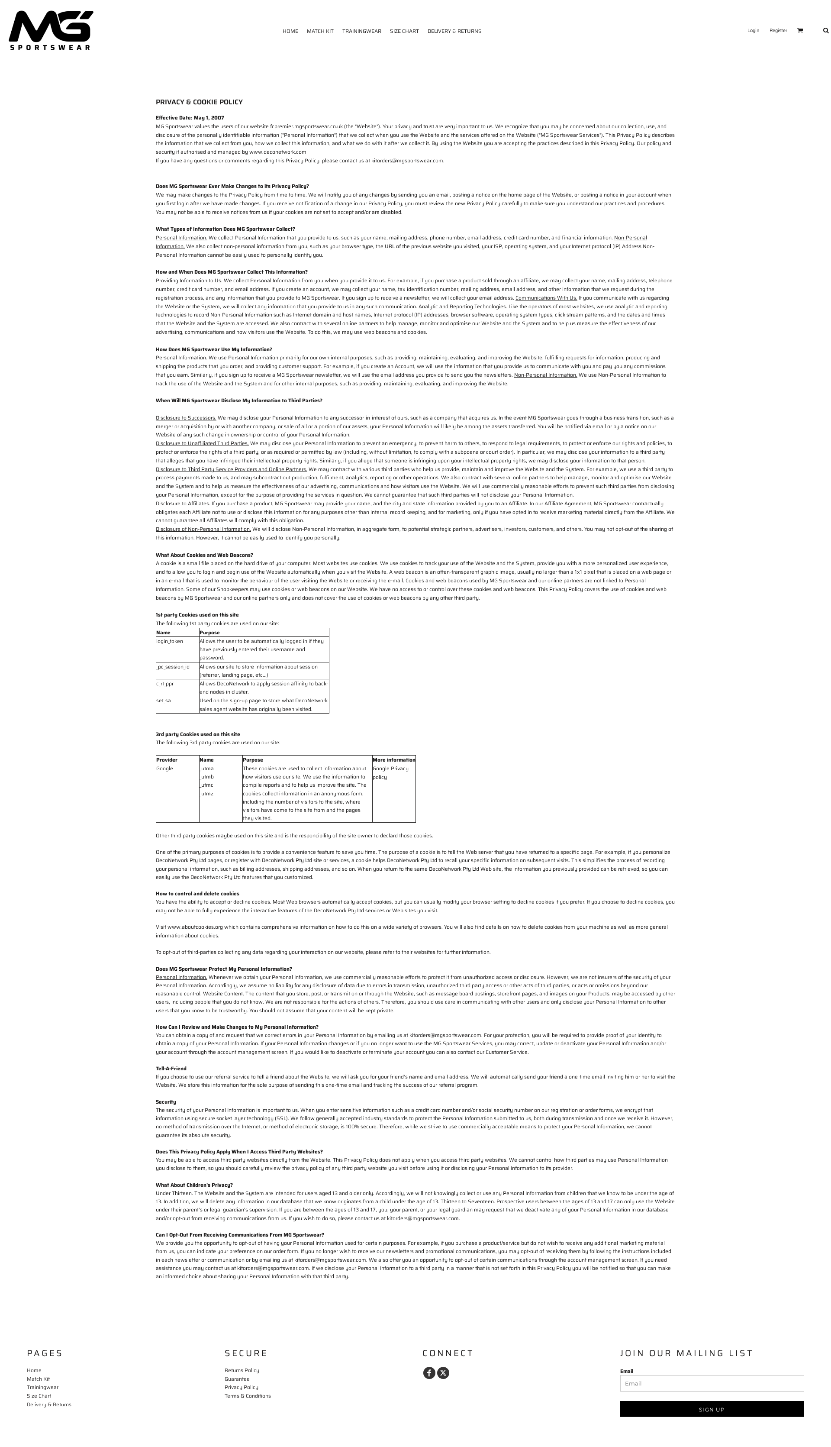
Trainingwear (42, 1387)
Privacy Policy (241, 1387)
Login (753, 30)
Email (626, 1371)
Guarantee (237, 1379)
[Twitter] (443, 1373)
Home (34, 1370)
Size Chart (39, 1396)
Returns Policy (242, 1370)
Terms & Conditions (248, 1396)
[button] (800, 30)
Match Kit (38, 1379)
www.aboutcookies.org (195, 927)
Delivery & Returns (49, 1404)
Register (778, 30)
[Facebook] (429, 1373)
